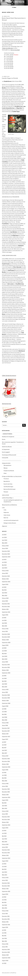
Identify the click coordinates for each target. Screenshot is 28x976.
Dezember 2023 (6, 551)
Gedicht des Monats (7, 446)
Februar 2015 (5, 811)
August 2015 (5, 800)
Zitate (5, 473)
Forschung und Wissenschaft (9, 455)
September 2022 (6, 581)
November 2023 (6, 554)
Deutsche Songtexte (13, 2)
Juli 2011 (4, 930)
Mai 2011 (4, 935)
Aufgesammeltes (6, 463)
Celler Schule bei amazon (9, 375)
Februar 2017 (5, 756)
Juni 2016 (4, 775)
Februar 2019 (5, 689)
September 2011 (6, 924)
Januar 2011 (5, 946)
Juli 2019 (4, 675)
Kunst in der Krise (8, 484)
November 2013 (6, 852)
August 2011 (5, 927)
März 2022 (4, 595)
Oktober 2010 (5, 955)
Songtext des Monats (9, 470)
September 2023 (6, 556)
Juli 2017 (4, 742)
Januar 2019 (5, 692)
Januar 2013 (5, 880)
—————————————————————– (11, 460)
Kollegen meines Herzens (10, 523)
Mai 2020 (4, 653)
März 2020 (4, 659)
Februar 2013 (5, 877)
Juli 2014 (4, 830)
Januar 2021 (5, 631)
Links (3, 507)
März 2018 (4, 720)
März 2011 (4, 941)
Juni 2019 (4, 678)
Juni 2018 (4, 711)
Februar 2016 (5, 783)
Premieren (6, 478)
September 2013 (6, 858)
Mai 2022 (4, 590)
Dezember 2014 (6, 816)
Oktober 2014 (5, 822)
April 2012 (4, 905)
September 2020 (6, 642)
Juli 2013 (4, 863)
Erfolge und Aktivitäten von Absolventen (12, 476)
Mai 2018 (4, 714)
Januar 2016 (5, 786)
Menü (14, 7)
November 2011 (6, 919)
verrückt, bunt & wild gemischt (11, 520)
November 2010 (6, 952)
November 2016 (6, 761)
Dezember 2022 (6, 576)
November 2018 (6, 697)
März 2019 (4, 686)
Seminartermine (6, 403)
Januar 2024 (5, 548)
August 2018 (5, 706)
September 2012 (6, 891)
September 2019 (6, 673)
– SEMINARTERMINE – (7, 433)
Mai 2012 (4, 902)
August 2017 (5, 739)
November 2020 (6, 637)
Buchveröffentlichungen (9, 489)
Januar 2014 (5, 847)
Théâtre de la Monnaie (7, 48)
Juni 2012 (4, 899)
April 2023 (4, 567)
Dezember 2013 (6, 850)
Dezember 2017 (6, 728)
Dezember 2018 (6, 695)
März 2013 (4, 874)
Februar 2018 (5, 722)
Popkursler (6, 512)
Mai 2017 (4, 747)
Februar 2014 (5, 844)
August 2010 (5, 960)
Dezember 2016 (6, 758)
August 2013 (5, 861)
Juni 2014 (4, 833)
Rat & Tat (6, 517)
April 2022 (4, 592)
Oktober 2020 (5, 639)
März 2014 (4, 841)
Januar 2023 (5, 573)
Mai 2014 (4, 836)
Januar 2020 (5, 662)
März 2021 (4, 626)
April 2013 (4, 872)
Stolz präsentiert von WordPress (9, 972)
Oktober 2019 (5, 670)
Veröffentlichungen (8, 486)
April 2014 (4, 839)
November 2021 (6, 606)
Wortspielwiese (7, 465)
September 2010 (6, 957)
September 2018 (6, 703)
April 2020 (4, 656)
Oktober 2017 (5, 733)
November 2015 (6, 792)
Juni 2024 (4, 537)
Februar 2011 (5, 944)
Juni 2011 (4, 933)
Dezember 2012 (6, 883)
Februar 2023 (5, 570)
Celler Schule (7, 515)
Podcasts (6, 491)
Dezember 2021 (6, 603)
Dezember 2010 (6, 949)
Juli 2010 (4, 963)
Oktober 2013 (5, 855)
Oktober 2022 (5, 579)
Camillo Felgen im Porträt (10, 78)
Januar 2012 (5, 913)
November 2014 (6, 819)
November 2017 (6, 731)
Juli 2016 (4, 772)
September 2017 (6, 736)
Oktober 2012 (5, 888)
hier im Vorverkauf (15, 50)
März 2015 (4, 808)
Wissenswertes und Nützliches (9, 505)
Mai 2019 (4, 681)
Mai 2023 (4, 565)
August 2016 (5, 769)
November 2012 (6, 886)
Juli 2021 (4, 617)
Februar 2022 (5, 598)
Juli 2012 (4, 897)
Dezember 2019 (6, 664)
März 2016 (4, 780)
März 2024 (4, 543)
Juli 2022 (4, 587)
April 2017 (4, 750)
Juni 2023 (4, 562)
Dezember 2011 (6, 916)
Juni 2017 (4, 744)
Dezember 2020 (6, 634)
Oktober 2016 (5, 764)
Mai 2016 (4, 778)
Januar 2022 (5, 601)
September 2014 (6, 825)
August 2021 (5, 614)
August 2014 (5, 827)
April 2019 (4, 684)
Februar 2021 (5, 628)
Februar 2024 (5, 545)
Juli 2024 (4, 534)
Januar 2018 (5, 725)
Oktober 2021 (5, 609)
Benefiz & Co (7, 481)
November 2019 (6, 667)
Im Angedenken (6, 449)
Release (5, 468)
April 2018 (4, 717)
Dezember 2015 (6, 789)
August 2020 (5, 645)
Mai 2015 (4, 803)
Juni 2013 (4, 866)
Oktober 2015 (5, 794)
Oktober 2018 (5, 700)
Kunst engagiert (6, 452)
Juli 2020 (4, 648)
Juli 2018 (4, 709)
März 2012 (4, 908)
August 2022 (5, 584)
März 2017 (4, 753)
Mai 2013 (4, 869)
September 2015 (6, 797)
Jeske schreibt (5, 495)
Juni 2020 (4, 650)
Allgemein (4, 526)
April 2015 (4, 805)
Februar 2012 (5, 910)
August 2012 (5, 894)
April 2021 (4, 623)
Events (3, 439)
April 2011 (4, 938)
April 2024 (4, 540)
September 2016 (6, 767)
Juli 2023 (4, 559)
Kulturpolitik (5, 457)
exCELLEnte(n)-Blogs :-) (7, 497)
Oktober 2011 (5, 921)
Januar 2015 (5, 814)
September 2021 (6, 612)
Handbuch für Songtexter (8, 436)
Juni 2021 (4, 620)
